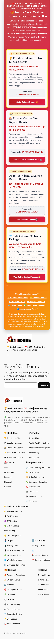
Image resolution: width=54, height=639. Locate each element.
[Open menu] (8, 355)
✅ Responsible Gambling (35, 305)
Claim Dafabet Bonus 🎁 (27, 102)
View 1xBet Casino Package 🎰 (27, 277)
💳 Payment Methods (36, 301)
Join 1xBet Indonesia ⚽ (27, 219)
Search (44, 385)
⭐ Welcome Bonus (38, 298)
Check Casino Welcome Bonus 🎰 (27, 159)
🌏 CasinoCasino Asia (26, 309)
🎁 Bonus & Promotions (18, 298)
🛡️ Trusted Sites (15, 305)
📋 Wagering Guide (17, 301)
